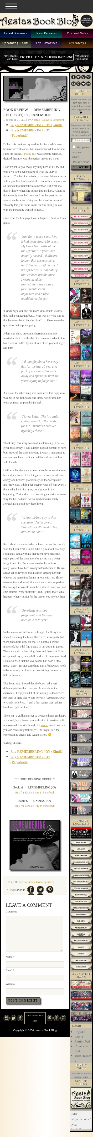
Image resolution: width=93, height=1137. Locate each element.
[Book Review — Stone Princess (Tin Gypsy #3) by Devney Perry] (81, 811)
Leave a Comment (53, 119)
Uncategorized (45, 882)
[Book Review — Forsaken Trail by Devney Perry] (81, 726)
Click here (75, 1073)
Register (80, 1032)
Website (10, 984)
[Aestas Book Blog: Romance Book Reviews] (81, 1107)
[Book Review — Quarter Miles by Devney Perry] (81, 763)
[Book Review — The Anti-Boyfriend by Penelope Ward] (81, 750)
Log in (79, 1036)
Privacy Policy (81, 161)
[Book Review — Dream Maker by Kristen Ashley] (81, 799)
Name (10, 956)
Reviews (29, 882)
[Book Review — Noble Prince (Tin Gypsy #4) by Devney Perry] (81, 738)
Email (10, 970)
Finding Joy (29, 153)
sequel (44, 725)
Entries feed (82, 1041)
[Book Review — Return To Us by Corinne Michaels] (81, 714)
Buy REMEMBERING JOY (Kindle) (36, 124)
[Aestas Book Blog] (40, 26)
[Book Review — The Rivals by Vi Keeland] (81, 775)
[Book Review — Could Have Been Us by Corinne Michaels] (81, 702)
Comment (11, 911)
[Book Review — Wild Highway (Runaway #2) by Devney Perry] (81, 787)
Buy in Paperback (45, 792)
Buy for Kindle (23, 792)
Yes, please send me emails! (80, 152)
